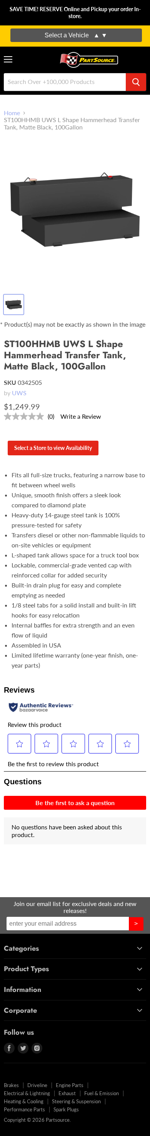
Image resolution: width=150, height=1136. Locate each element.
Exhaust (67, 1093)
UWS (19, 392)
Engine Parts (69, 1085)
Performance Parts (24, 1109)
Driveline (37, 1085)
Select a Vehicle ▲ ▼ (76, 35)
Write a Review (80, 416)
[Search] (136, 82)
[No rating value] (26, 416)
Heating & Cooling (23, 1101)
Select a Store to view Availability (53, 448)
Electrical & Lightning (27, 1093)
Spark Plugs (66, 1109)
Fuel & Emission (101, 1093)
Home (12, 112)
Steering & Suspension (76, 1101)
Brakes (11, 1085)
